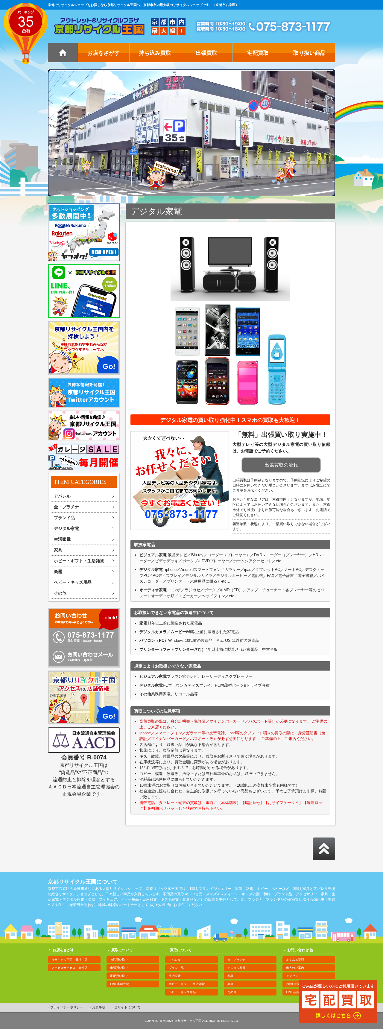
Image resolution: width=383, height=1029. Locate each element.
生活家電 (62, 539)
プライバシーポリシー (66, 1007)
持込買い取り (119, 959)
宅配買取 (258, 53)
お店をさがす (103, 53)
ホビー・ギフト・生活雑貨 (79, 560)
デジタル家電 (66, 528)
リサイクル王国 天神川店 (69, 959)
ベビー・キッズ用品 (73, 582)
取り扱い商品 (309, 53)
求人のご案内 (295, 967)
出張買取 (206, 53)
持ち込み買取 (155, 53)
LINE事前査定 (119, 984)
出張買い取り (119, 967)
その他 (60, 593)
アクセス (292, 976)
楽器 (58, 571)
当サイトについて (127, 1007)
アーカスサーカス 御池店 (69, 967)
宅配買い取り (119, 976)
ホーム (63, 52)
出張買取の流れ (281, 464)
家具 (58, 550)
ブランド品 (64, 517)
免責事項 (98, 1007)
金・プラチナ (66, 506)
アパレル (62, 496)
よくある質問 (295, 959)
